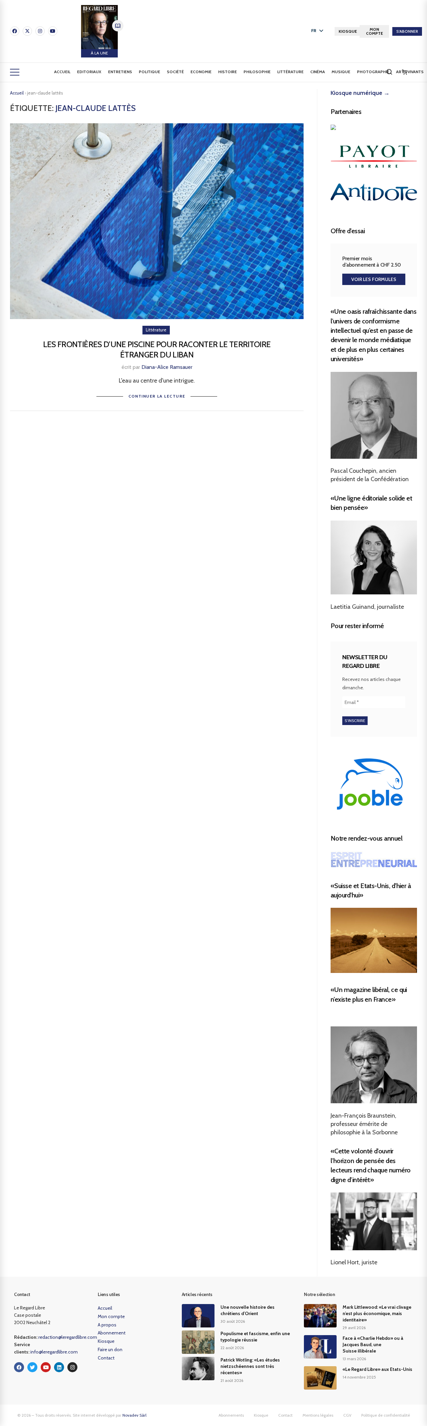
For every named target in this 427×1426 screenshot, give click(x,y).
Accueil (62, 71)
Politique (149, 71)
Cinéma (317, 71)
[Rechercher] (389, 72)
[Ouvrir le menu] (14, 72)
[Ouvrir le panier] (405, 72)
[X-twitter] (27, 31)
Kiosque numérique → (360, 93)
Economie (200, 71)
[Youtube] (52, 31)
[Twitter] (32, 1367)
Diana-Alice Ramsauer (166, 367)
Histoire (227, 71)
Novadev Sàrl (134, 1415)
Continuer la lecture (156, 396)
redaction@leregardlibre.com (67, 1337)
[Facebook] (14, 31)
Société (175, 71)
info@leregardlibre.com (54, 1352)
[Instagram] (40, 31)
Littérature (290, 71)
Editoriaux (89, 71)
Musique (341, 71)
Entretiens (120, 71)
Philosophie (257, 71)
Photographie (373, 71)
